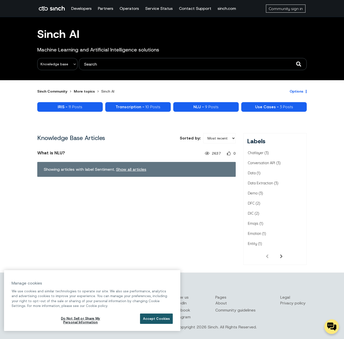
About (221, 303)
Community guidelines (235, 310)
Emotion (254, 233)
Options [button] (296, 91)
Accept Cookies (156, 319)
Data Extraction (260, 183)
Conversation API (261, 163)
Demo (253, 193)
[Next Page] (281, 256)
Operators (129, 8)
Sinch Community (52, 9)
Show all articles (131, 169)
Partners (105, 8)
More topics (84, 91)
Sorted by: (190, 138)
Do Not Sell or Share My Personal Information (80, 320)
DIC (251, 213)
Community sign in (286, 8)
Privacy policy (292, 303)
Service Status (159, 8)
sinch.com (227, 8)
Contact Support (195, 8)
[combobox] (193, 64)
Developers (81, 8)
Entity (252, 243)
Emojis (253, 223)
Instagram (181, 317)
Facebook (181, 310)
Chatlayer (255, 153)
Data (252, 173)
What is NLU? (51, 153)
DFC (251, 203)
